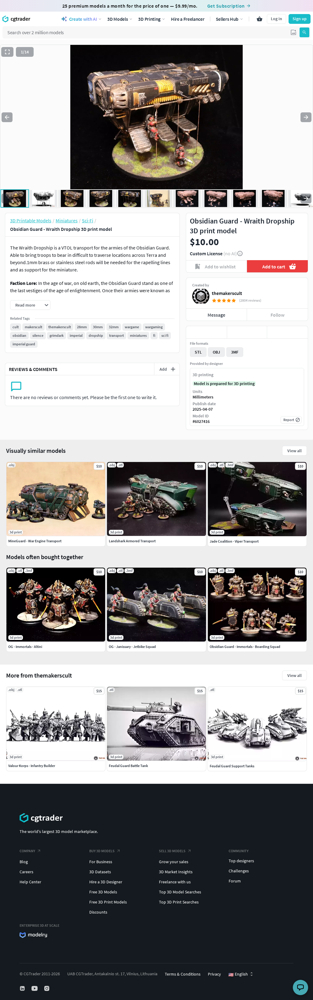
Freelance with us (175, 882)
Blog (24, 861)
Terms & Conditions (183, 974)
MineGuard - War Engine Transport (34, 541)
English (238, 974)
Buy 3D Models (102, 851)
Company (27, 851)
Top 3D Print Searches (179, 902)
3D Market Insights (176, 872)
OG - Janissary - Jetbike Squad (132, 646)
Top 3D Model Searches (180, 892)
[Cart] (259, 19)
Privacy (214, 974)
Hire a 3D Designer (105, 882)
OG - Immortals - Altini (25, 646)
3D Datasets (100, 872)
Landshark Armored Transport (132, 541)
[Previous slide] (7, 117)
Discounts (98, 912)
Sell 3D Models (172, 851)
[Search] (304, 32)
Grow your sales (173, 861)
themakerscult (227, 293)
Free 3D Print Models (108, 902)
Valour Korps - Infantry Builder (31, 765)
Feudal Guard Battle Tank (128, 765)
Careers (26, 872)
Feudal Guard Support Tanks (232, 766)
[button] (293, 32)
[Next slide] (305, 117)
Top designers (241, 861)
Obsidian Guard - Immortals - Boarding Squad (245, 646)
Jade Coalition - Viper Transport (234, 541)
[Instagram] (47, 988)
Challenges (239, 871)
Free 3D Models (103, 892)
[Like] (206, 332)
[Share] (287, 332)
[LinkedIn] (23, 988)
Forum (235, 881)
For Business (100, 861)
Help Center (30, 882)
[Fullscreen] (7, 52)
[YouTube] (35, 988)
